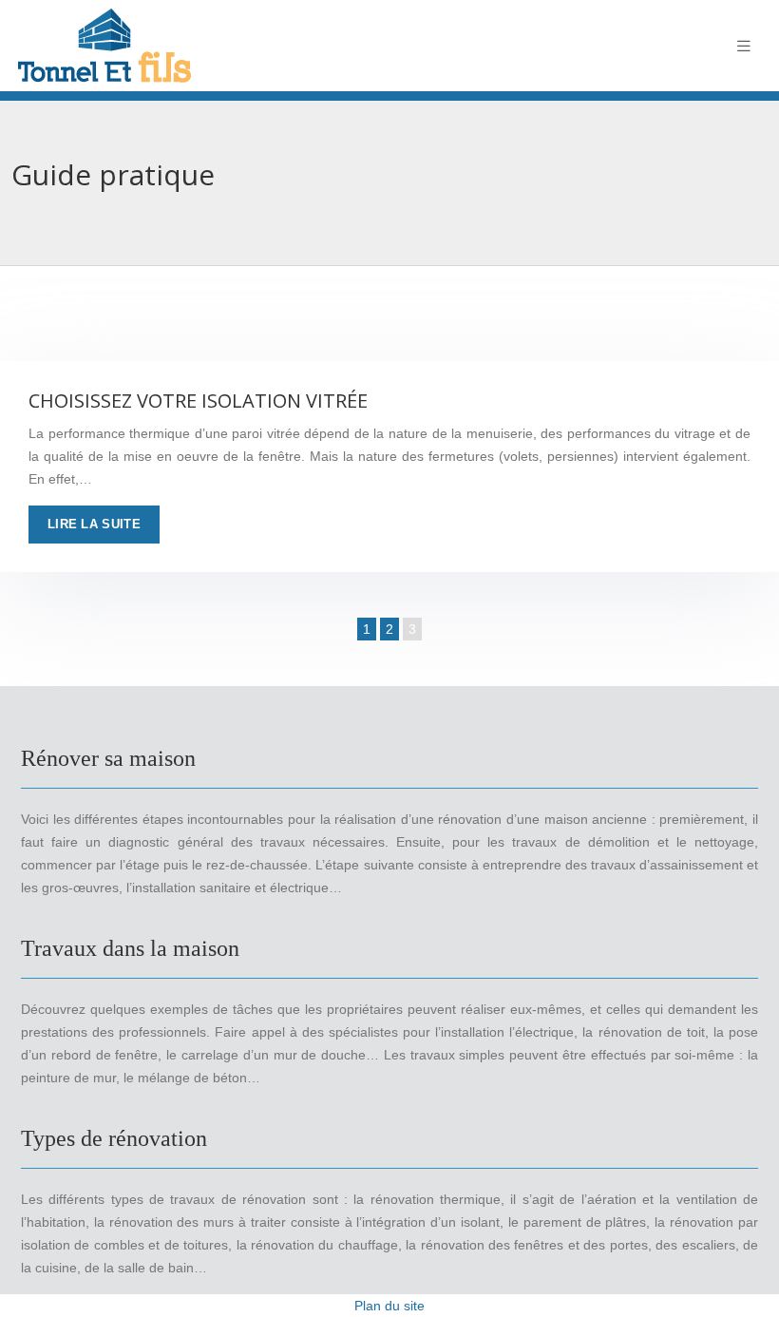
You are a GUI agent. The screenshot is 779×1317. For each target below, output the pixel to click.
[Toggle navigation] (744, 46)
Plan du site (389, 1305)
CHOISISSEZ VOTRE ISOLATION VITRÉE (198, 400)
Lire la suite (94, 524)
